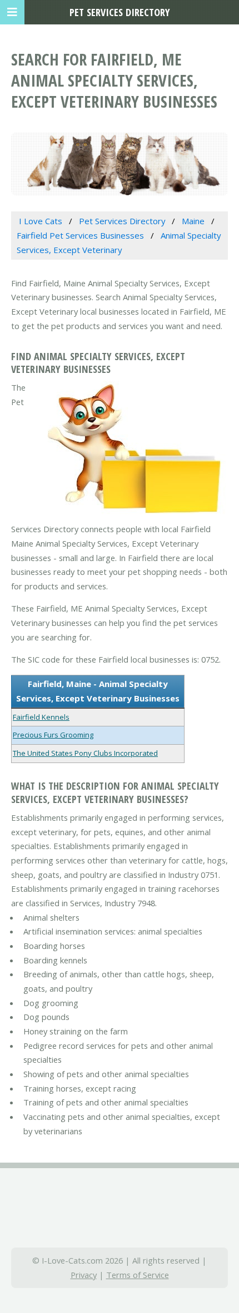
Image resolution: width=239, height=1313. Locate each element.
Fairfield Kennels (41, 717)
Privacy (84, 1274)
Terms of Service (137, 1274)
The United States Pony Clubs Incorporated (85, 753)
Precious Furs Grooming (53, 735)
